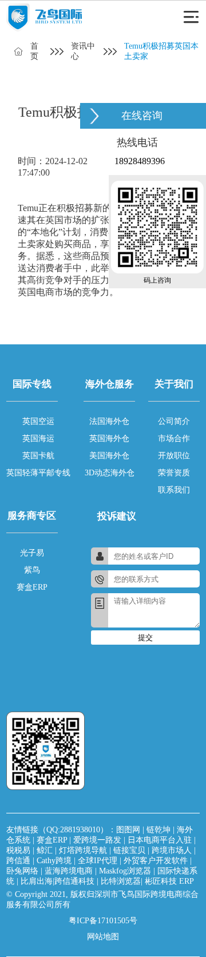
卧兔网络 (22, 871)
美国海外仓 (109, 455)
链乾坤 (158, 829)
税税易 (18, 850)
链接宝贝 (129, 850)
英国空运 (38, 421)
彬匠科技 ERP (169, 881)
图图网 (128, 829)
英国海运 (38, 438)
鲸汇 (45, 850)
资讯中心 (83, 51)
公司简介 (174, 421)
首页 (34, 51)
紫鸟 (32, 570)
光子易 (32, 553)
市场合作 (174, 438)
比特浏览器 (121, 881)
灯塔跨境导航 (83, 850)
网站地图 (103, 936)
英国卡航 (38, 455)
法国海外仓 (109, 421)
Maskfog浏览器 (125, 871)
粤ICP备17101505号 (103, 920)
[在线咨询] (94, 116)
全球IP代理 (97, 860)
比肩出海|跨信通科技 (57, 881)
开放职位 (174, 455)
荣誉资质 (174, 472)
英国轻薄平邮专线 (38, 472)
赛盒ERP (32, 587)
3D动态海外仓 (109, 472)
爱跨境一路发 (97, 840)
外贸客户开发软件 (156, 860)
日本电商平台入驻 (160, 840)
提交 (145, 637)
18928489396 (139, 161)
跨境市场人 (172, 850)
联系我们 (174, 490)
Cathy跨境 (54, 860)
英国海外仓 (109, 438)
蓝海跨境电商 (69, 871)
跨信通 (18, 860)
